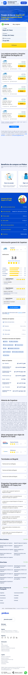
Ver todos (25, 539)
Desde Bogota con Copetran (6, 543)
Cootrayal (16, 595)
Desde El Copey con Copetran (20, 543)
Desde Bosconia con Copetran (6, 549)
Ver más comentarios (14, 307)
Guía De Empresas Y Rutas (10, 608)
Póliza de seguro (4, 660)
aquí (8, 313)
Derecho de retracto (5, 658)
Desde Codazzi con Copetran (6, 557)
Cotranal (16, 600)
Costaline (16, 597)
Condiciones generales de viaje (7, 659)
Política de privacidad (5, 650)
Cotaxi (1, 600)
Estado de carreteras (5, 646)
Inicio (3, 608)
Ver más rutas (14, 126)
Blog (2, 643)
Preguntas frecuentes (5, 649)
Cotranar (2, 603)
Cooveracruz (3, 597)
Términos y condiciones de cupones (8, 648)
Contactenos (3, 663)
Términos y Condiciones (5, 656)
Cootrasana (2, 595)
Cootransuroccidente (18, 592)
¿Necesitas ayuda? (8, 619)
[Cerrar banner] (2, 3)
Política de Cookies (5, 662)
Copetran (20, 312)
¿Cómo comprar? (4, 645)
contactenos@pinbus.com (18, 135)
